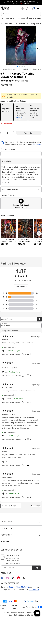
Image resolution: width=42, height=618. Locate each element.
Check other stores (20, 118)
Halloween (13, 69)
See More (5, 183)
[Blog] (23, 578)
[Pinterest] (18, 578)
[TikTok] (13, 578)
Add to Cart (28, 133)
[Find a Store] (22, 8)
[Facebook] (2, 578)
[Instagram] (7, 578)
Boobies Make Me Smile (19, 587)
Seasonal (4, 69)
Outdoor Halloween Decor (28, 69)
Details (26, 3)
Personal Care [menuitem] (22, 23)
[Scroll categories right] (40, 23)
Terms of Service (3, 607)
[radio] (7, 112)
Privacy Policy (14, 607)
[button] (21, 45)
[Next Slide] (38, 48)
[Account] (27, 8)
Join (36, 568)
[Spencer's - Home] (5, 8)
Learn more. (34, 589)
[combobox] (21, 14)
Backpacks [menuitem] (9, 23)
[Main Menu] (38, 8)
